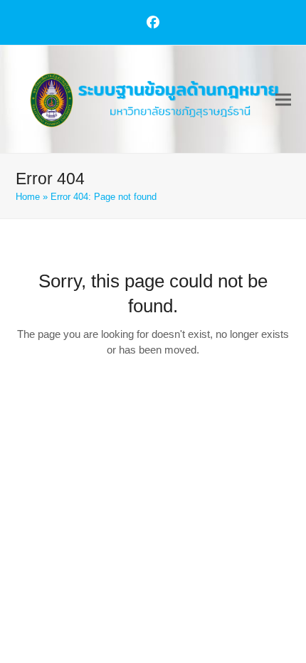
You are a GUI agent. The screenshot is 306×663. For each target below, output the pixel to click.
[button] (283, 99)
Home (28, 196)
